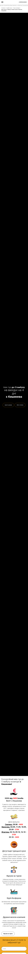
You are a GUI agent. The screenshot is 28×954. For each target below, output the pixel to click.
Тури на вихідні (16, 7)
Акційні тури (9, 7)
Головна (3, 7)
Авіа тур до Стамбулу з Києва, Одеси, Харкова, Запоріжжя (11, 10)
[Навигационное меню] (2, 2)
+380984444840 (23, 2)
